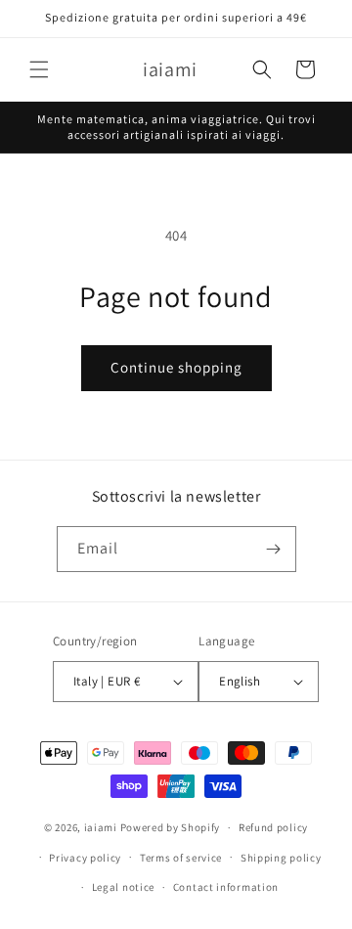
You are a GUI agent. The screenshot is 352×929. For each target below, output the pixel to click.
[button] (39, 69)
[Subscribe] (273, 549)
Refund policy (273, 827)
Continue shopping (176, 367)
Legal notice (123, 887)
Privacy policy (85, 857)
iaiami (100, 827)
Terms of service (181, 857)
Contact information (226, 887)
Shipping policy (281, 857)
